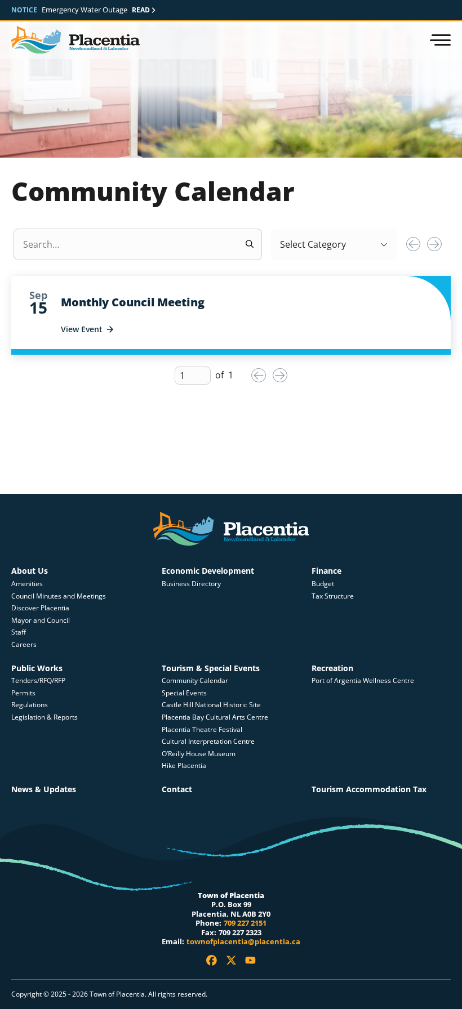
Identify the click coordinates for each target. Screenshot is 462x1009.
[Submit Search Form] (250, 244)
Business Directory (191, 583)
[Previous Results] (413, 244)
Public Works (37, 668)
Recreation (332, 668)
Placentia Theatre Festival (202, 729)
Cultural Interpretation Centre (208, 741)
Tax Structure (333, 596)
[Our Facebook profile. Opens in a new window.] (211, 960)
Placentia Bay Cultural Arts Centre (215, 717)
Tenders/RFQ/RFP (38, 680)
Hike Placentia (184, 765)
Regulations (29, 704)
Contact (177, 789)
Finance (326, 570)
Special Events (184, 693)
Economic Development (208, 570)
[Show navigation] (439, 40)
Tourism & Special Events (211, 668)
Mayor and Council (40, 620)
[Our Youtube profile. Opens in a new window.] (250, 960)
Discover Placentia (40, 608)
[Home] (75, 40)
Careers (24, 644)
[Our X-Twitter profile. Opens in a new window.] (231, 960)
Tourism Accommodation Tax (369, 789)
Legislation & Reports (44, 717)
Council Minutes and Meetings (58, 596)
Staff (18, 632)
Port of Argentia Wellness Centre (363, 680)
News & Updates (43, 789)
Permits (23, 693)
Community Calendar (195, 680)
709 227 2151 (245, 922)
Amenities (27, 583)
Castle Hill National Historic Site (212, 704)
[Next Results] (434, 244)
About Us (29, 570)
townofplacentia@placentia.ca (243, 941)
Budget (323, 583)
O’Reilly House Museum (199, 753)
